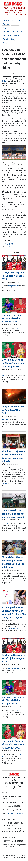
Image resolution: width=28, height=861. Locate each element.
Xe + (12, 39)
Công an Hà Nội (13, 286)
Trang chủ (6, 20)
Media (21, 20)
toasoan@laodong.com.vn (15, 813)
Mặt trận (4, 483)
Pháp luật (6, 28)
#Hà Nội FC (9, 244)
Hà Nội (24, 89)
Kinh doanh (15, 24)
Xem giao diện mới (9, 43)
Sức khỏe (17, 35)
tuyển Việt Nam (14, 628)
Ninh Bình (5, 420)
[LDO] (14, 263)
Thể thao (6, 24)
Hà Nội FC (18, 328)
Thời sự (14, 28)
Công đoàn (6, 32)
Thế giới (5, 39)
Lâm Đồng (5, 523)
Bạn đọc (22, 28)
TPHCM (17, 578)
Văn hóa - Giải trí (18, 32)
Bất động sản (7, 35)
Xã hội (14, 20)
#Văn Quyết (9, 246)
